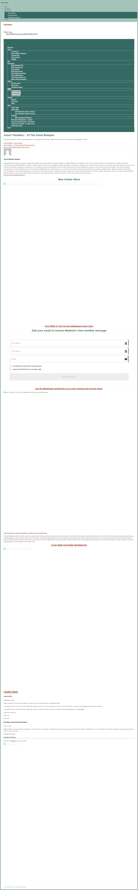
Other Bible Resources (18, 77)
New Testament (16, 93)
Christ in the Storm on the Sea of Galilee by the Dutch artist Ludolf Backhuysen (25, 533)
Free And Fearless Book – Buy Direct (23, 122)
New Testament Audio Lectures (25, 113)
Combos (14, 115)
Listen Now (11, 691)
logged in (13, 741)
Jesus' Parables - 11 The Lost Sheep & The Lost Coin (19, 145)
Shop (9, 105)
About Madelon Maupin (18, 53)
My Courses (11, 13)
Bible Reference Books (18, 73)
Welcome (10, 47)
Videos (9, 81)
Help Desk (14, 101)
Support (10, 97)
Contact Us (14, 51)
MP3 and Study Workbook (23, 117)
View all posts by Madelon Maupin (15, 175)
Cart (6, 6)
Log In (6, 19)
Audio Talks (15, 109)
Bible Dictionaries (17, 71)
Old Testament (16, 91)
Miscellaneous (16, 95)
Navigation (8, 25)
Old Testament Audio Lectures (25, 111)
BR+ (8, 61)
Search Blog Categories (18, 79)
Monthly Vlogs (16, 83)
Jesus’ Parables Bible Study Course (19, 147)
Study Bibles (15, 69)
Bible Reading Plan (17, 65)
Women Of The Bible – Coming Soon (23, 123)
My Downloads (12, 15)
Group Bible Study (17, 75)
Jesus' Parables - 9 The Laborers (13, 143)
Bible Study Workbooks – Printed (21, 120)
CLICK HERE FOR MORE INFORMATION (69, 545)
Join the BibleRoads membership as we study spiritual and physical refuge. (69, 389)
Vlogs (9, 89)
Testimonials (15, 55)
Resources (10, 63)
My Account (8, 11)
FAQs (13, 103)
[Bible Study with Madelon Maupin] (8, 32)
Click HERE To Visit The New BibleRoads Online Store (69, 326)
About (9, 49)
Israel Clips (14, 85)
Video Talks (15, 107)
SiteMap (13, 59)
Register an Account (14, 17)
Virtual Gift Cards (16, 125)
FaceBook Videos (17, 87)
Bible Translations (17, 67)
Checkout (7, 9)
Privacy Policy (15, 57)
